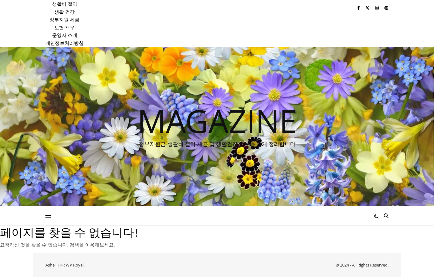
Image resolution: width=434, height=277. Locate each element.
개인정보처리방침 (64, 43)
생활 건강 (64, 12)
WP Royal (75, 265)
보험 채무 (64, 27)
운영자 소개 (64, 35)
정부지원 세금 (64, 19)
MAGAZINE (217, 120)
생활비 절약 (64, 4)
